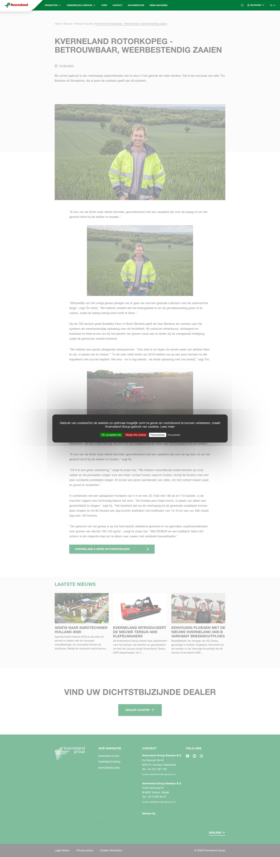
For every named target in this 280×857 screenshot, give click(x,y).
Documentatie (136, 5)
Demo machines (158, 5)
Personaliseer (157, 434)
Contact (118, 5)
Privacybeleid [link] (174, 435)
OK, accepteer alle (111, 434)
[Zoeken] (240, 17)
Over (104, 5)
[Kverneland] (16, 5)
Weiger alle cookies (136, 434)
